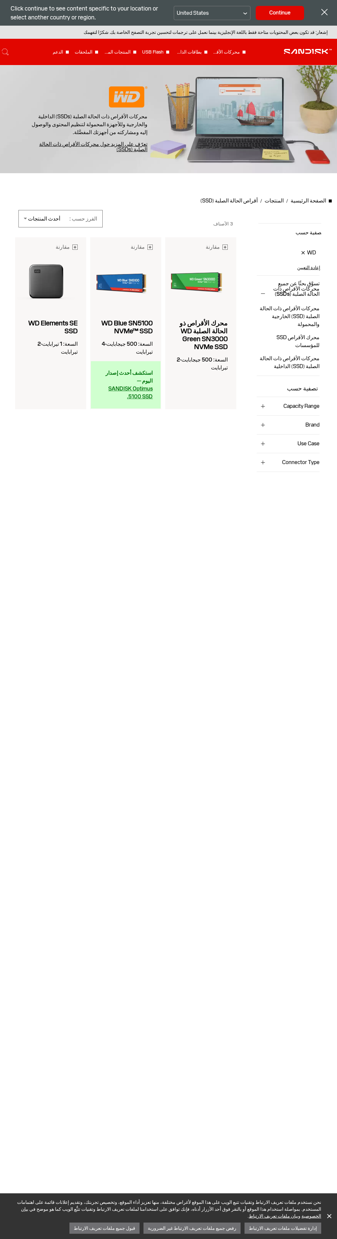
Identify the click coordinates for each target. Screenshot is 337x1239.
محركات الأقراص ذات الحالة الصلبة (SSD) (226, 52)
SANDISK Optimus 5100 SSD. (130, 392)
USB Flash (153, 52)
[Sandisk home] (308, 51)
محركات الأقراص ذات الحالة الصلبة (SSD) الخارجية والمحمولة (290, 316)
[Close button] (324, 13)
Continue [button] (280, 12)
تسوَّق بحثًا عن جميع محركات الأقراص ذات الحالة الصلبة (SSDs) (296, 289)
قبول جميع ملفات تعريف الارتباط (104, 1228)
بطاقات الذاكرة (188, 52)
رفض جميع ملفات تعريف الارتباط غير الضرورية (192, 1228)
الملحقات (83, 52)
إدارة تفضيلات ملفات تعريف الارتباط (283, 1228)
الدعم (58, 52)
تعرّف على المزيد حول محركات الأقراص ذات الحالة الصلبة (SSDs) (93, 147)
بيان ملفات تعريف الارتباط (273, 1216)
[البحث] (5, 52)
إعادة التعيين (308, 267)
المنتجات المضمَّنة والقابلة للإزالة (117, 52)
